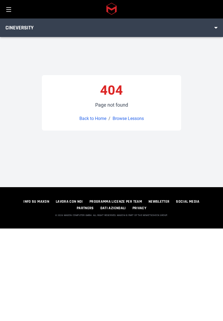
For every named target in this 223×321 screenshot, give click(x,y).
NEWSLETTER (159, 201)
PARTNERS (85, 208)
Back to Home (92, 118)
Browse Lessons (128, 118)
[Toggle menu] (216, 28)
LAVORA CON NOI (69, 201)
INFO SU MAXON (36, 201)
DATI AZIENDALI (113, 208)
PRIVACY (139, 208)
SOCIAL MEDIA (187, 201)
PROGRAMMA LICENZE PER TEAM (115, 201)
